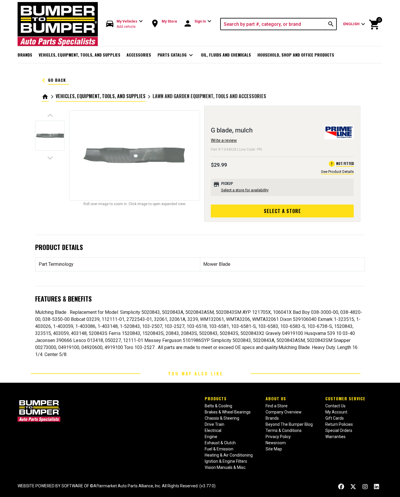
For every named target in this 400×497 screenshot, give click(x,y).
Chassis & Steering (222, 418)
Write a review (224, 140)
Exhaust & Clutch (220, 442)
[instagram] (365, 486)
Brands (25, 55)
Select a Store (282, 211)
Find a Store (277, 406)
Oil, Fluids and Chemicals (226, 55)
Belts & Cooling (218, 406)
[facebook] (341, 486)
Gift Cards (334, 418)
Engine (211, 436)
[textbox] (273, 24)
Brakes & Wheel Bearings (228, 412)
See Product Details (337, 171)
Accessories (139, 55)
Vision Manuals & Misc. (225, 467)
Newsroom (276, 442)
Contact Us (335, 406)
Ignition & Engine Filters (226, 461)
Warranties (335, 436)
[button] (124, 24)
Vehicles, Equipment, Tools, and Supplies (79, 55)
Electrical (213, 430)
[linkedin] (376, 486)
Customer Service (345, 398)
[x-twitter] (353, 486)
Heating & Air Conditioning (229, 455)
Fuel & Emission (219, 449)
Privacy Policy (278, 436)
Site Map (274, 449)
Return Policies (339, 424)
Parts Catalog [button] (176, 55)
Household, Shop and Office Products (295, 55)
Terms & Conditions (284, 430)
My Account (336, 412)
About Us (276, 398)
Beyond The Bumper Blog (289, 424)
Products (216, 398)
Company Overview (284, 412)
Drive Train (214, 424)
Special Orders (338, 430)
